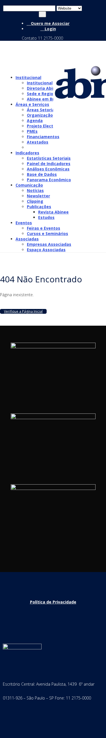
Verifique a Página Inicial (23, 311)
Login (50, 28)
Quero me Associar (50, 23)
